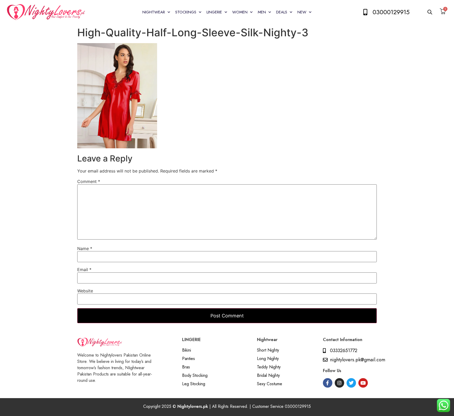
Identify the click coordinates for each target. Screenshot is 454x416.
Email (84, 269)
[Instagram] (339, 383)
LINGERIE (214, 12)
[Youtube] (363, 383)
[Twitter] (351, 383)
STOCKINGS (185, 12)
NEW (301, 12)
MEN (262, 12)
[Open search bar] (430, 12)
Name (84, 248)
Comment (88, 181)
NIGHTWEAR (153, 12)
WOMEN (239, 12)
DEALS (281, 12)
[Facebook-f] (327, 383)
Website (85, 291)
